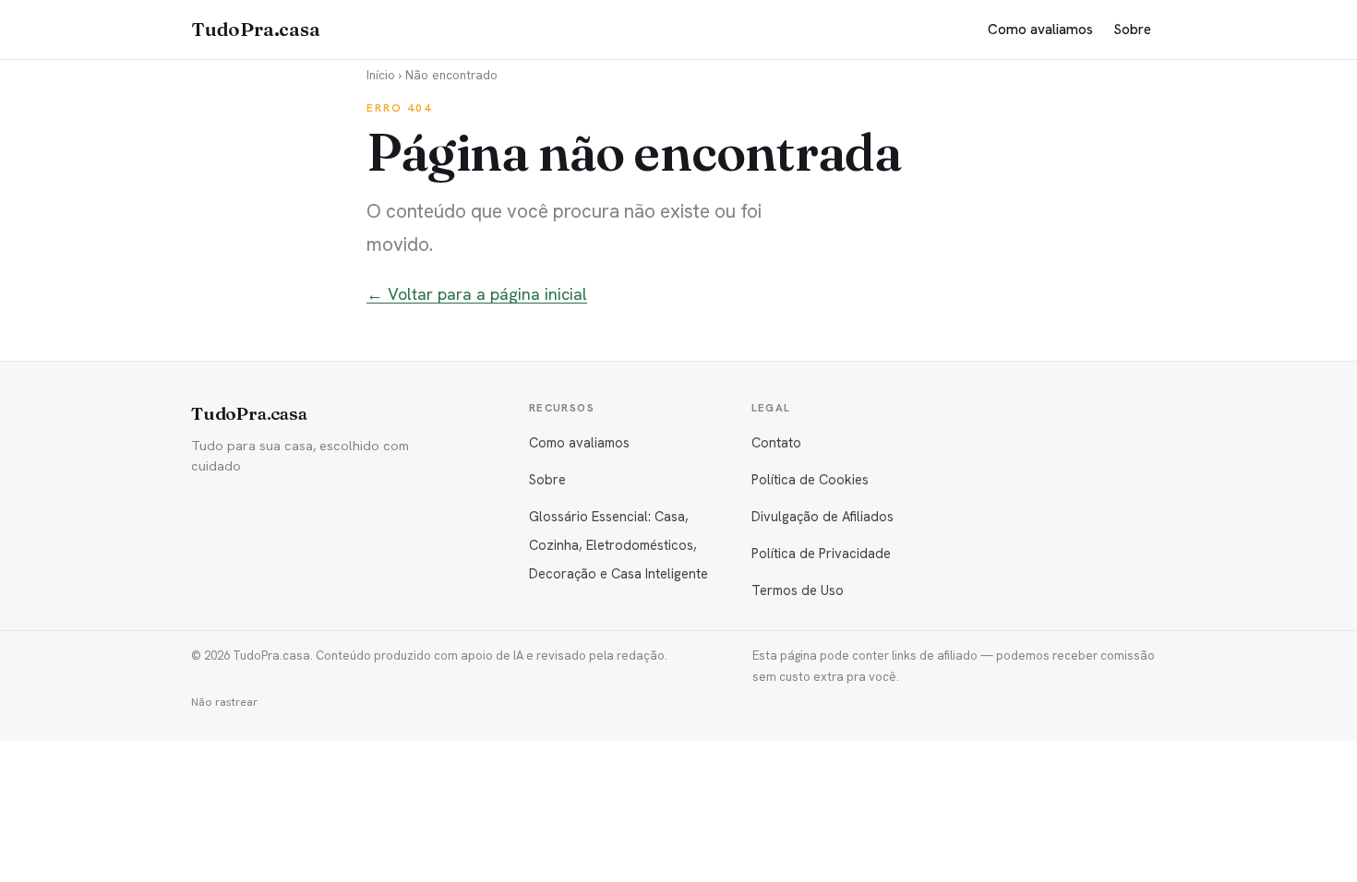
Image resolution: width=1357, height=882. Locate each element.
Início (380, 74)
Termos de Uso (797, 590)
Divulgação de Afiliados (822, 516)
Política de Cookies (810, 479)
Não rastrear (224, 702)
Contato (776, 442)
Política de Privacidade (821, 553)
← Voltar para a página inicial (476, 293)
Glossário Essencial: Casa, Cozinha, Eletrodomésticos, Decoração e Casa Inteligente (618, 544)
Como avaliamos (1040, 29)
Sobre (1132, 29)
